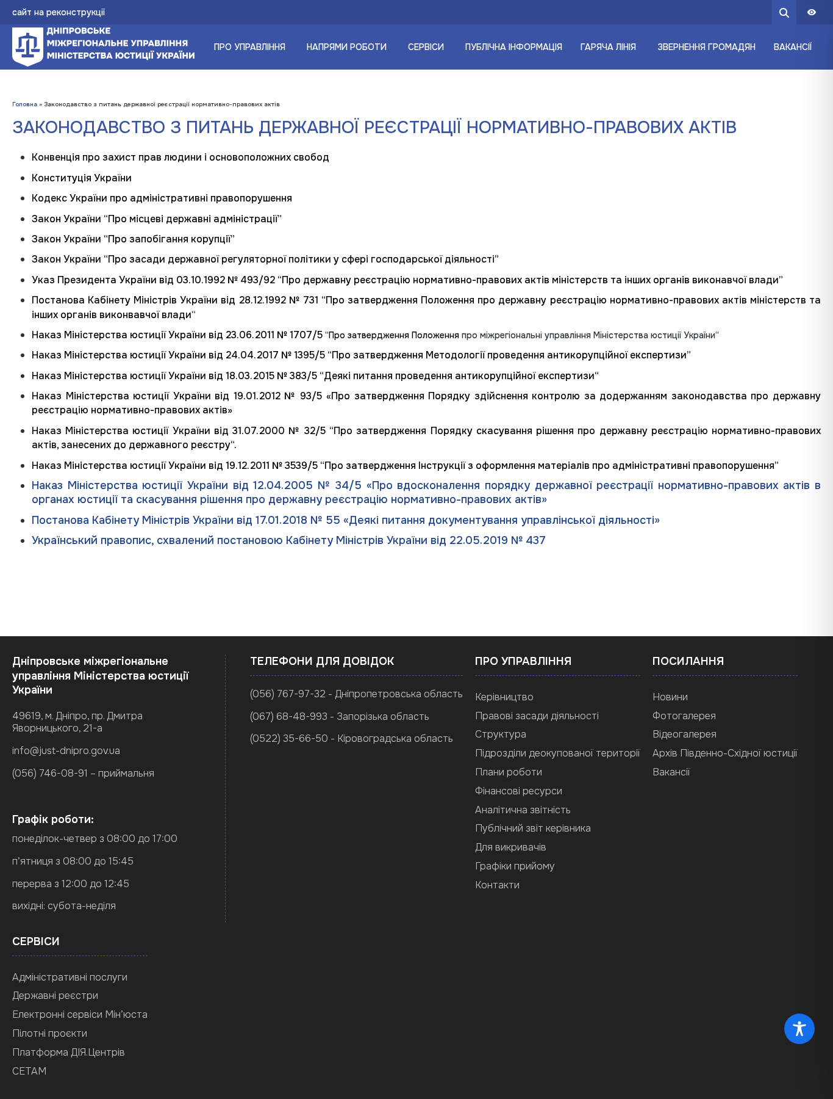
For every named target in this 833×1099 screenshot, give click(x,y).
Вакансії (671, 772)
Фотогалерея (684, 715)
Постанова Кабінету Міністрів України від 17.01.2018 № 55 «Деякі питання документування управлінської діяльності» (346, 520)
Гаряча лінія (608, 47)
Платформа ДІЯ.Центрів (68, 1052)
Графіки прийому (515, 866)
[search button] (784, 12)
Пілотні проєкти (49, 1033)
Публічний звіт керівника (533, 828)
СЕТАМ (29, 1071)
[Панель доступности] (812, 12)
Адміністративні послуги (69, 977)
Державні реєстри (55, 995)
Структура (500, 734)
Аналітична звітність (523, 809)
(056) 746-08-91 (50, 773)
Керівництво (504, 697)
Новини (670, 697)
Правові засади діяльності (537, 715)
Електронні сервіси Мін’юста (80, 1014)
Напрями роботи (347, 47)
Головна (24, 104)
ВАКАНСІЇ (793, 47)
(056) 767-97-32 (288, 693)
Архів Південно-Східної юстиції (725, 753)
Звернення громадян (706, 47)
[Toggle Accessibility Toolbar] (799, 1028)
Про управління (249, 47)
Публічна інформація (513, 47)
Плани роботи (508, 772)
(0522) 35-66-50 (289, 738)
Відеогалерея (684, 734)
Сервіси (426, 47)
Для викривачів (510, 847)
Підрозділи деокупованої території (557, 753)
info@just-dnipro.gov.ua (66, 750)
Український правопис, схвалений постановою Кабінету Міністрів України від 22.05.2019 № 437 (289, 540)
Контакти (497, 885)
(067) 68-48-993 (288, 716)
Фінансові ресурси (518, 791)
